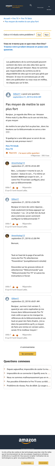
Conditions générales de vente (27, 448)
